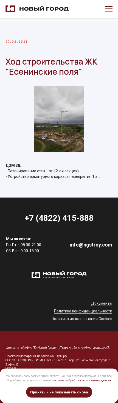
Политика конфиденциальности (83, 311)
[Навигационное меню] (109, 9)
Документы (101, 303)
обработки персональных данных (89, 380)
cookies (60, 380)
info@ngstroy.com (91, 245)
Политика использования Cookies (82, 319)
